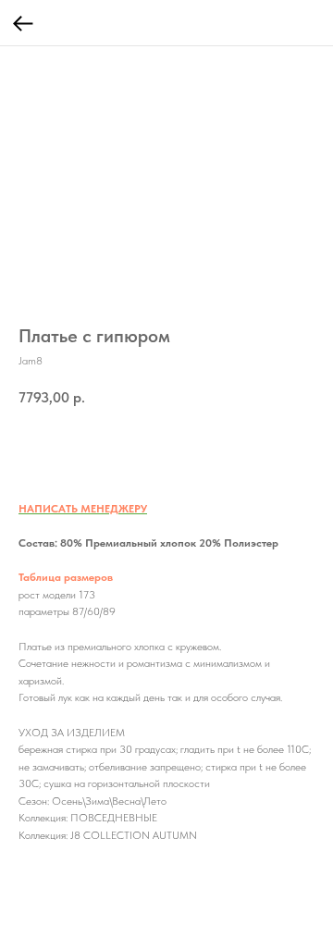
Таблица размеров (65, 577)
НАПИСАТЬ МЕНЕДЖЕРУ (82, 508)
